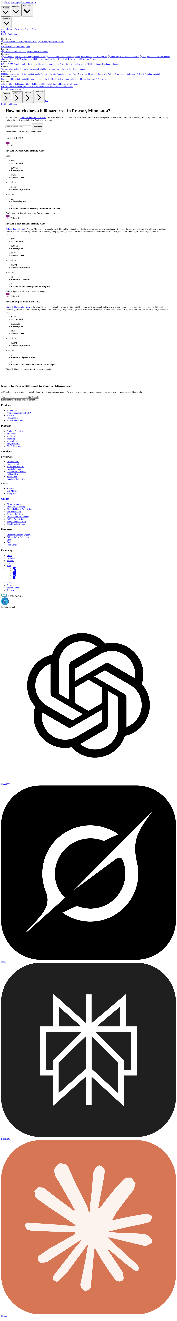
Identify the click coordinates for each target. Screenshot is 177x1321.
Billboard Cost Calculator (18, 537)
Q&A (9, 542)
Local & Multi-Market (16, 471)
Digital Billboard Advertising (19, 509)
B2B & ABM (13, 474)
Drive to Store (13, 461)
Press (9, 565)
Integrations (12, 441)
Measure (10, 415)
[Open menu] (2, 37)
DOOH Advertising (15, 519)
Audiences (11, 433)
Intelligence (12, 436)
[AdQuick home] (20, 2)
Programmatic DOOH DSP (19, 413)
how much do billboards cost (33, 117)
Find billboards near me (11, 89)
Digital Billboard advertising (18, 307)
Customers (11, 558)
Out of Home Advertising (18, 516)
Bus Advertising (14, 511)
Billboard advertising (15, 229)
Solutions (15, 7)
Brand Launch (13, 464)
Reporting (11, 438)
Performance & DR (15, 466)
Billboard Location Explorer (19, 535)
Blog (3, 31)
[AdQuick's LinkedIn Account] (14, 570)
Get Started (12, 34)
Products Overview (15, 431)
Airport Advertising (15, 504)
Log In (4, 34)
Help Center (12, 545)
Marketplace (12, 410)
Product (5, 8)
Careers (10, 563)
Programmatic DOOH (16, 521)
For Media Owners (15, 420)
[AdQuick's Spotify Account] (14, 575)
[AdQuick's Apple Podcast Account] (14, 578)
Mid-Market (12, 491)
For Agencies (12, 418)
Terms (9, 585)
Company (6, 18)
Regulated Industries (15, 479)
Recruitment (12, 476)
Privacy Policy (13, 587)
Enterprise (11, 493)
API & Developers (15, 446)
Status (9, 582)
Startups (10, 488)
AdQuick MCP (13, 443)
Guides (5, 498)
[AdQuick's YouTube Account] (14, 573)
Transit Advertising (15, 514)
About (9, 555)
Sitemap (10, 590)
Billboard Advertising (16, 506)
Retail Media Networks (17, 524)
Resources (27, 5)
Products (6, 93)
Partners (10, 560)
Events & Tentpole (15, 469)
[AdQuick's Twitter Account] (14, 568)
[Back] (2, 2)
